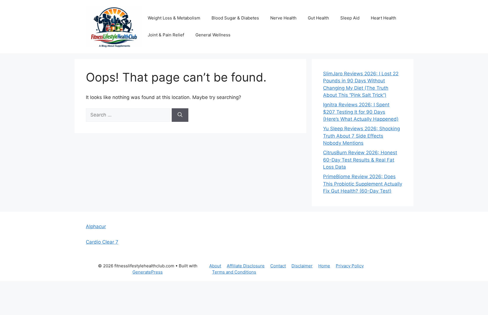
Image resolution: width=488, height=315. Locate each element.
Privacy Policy (350, 265)
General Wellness (212, 35)
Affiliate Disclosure (246, 265)
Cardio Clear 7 (102, 242)
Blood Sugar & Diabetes (235, 18)
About (215, 265)
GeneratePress (147, 272)
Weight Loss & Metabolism (174, 18)
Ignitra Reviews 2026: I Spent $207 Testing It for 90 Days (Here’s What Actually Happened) (360, 112)
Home (324, 265)
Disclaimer (302, 265)
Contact (278, 265)
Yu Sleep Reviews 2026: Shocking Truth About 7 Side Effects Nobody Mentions (361, 136)
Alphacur (96, 226)
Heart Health (383, 18)
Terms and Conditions (234, 272)
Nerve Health (283, 18)
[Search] (180, 115)
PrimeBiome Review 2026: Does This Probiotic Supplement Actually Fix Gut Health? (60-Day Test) (362, 184)
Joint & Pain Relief (166, 35)
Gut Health (318, 18)
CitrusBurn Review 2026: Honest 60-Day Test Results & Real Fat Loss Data (360, 160)
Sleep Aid (350, 18)
